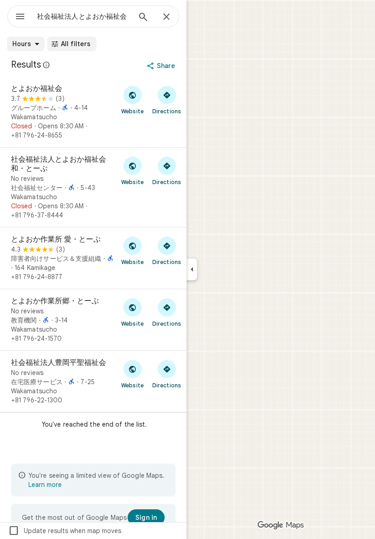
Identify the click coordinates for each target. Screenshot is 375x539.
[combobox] (83, 16)
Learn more (45, 485)
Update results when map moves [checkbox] (64, 530)
